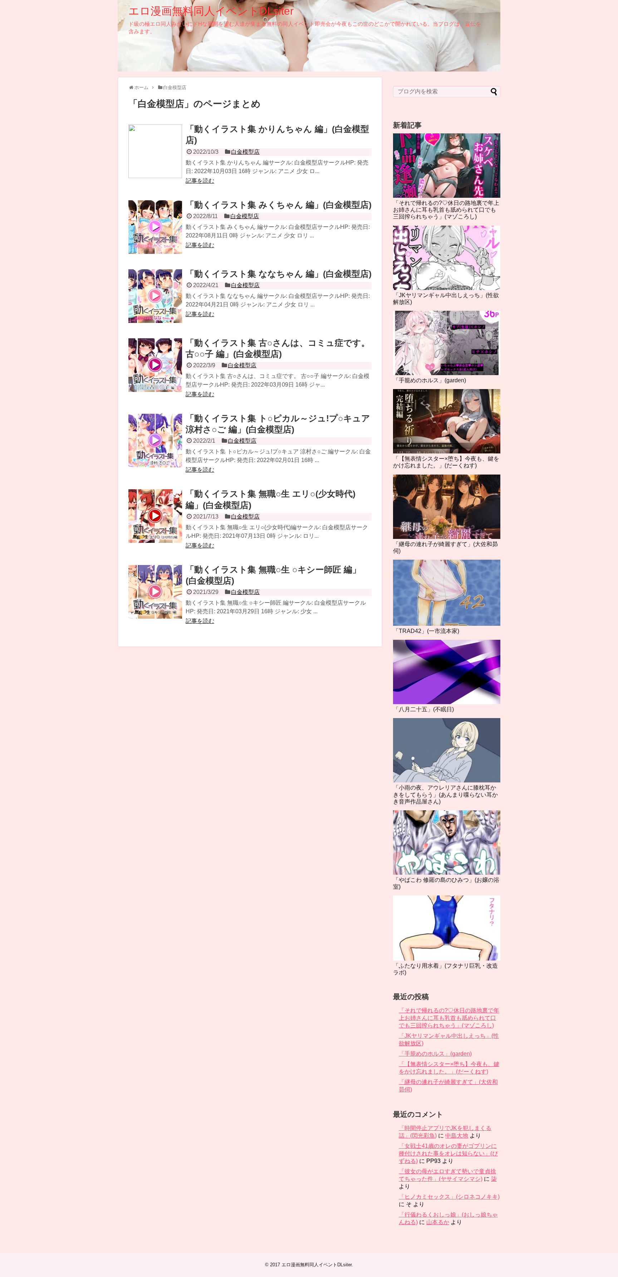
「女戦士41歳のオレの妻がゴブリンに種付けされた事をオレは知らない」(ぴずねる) (448, 1153)
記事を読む (200, 181)
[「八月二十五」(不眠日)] (446, 672)
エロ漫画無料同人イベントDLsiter (211, 11)
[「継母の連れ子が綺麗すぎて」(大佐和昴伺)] (446, 507)
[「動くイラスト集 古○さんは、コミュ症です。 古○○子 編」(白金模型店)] (155, 365)
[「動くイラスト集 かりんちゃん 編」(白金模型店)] (155, 151)
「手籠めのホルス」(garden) (429, 380)
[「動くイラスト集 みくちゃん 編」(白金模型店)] (155, 227)
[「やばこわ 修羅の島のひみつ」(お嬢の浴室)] (446, 842)
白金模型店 (245, 152)
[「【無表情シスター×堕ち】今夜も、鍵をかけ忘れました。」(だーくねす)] (446, 421)
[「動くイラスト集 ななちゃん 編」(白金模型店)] (155, 296)
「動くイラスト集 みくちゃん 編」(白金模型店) (279, 205)
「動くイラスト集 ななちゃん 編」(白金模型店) (279, 274)
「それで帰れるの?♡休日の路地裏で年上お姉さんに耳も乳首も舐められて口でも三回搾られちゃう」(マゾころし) (446, 210)
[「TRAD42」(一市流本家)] (446, 593)
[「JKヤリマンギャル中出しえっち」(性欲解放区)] (446, 258)
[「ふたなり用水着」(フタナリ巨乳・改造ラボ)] (446, 927)
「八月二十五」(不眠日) (423, 709)
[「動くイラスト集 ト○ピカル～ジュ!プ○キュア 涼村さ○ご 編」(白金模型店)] (155, 440)
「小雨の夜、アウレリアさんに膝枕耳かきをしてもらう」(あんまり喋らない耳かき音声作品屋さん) (445, 794)
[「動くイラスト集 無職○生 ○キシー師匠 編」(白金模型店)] (155, 592)
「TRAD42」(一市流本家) (426, 631)
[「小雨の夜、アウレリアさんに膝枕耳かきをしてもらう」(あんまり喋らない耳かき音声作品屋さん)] (446, 750)
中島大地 (456, 1136)
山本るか (437, 1222)
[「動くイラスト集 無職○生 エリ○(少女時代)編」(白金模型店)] (155, 516)
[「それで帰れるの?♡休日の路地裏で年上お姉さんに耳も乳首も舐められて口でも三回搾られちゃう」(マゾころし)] (446, 165)
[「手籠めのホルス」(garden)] (446, 343)
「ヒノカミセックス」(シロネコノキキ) (449, 1197)
